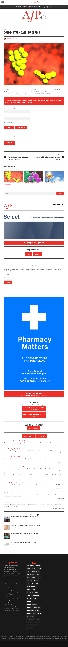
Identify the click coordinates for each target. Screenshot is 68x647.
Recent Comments (28, 436)
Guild (37, 583)
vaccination (34, 625)
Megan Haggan (9, 39)
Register (37, 254)
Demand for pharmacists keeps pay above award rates (18, 467)
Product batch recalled (51, 182)
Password (6, 115)
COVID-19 (33, 577)
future (28, 583)
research (32, 616)
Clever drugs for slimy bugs (31, 182)
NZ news (36, 592)
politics (39, 613)
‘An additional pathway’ (10, 492)
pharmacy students (31, 613)
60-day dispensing (30, 565)
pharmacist (29, 601)
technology (29, 622)
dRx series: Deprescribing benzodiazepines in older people (25, 517)
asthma (28, 568)
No (7, 277)
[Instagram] (47, 7)
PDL (35, 598)
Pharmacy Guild (36, 607)
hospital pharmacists (31, 586)
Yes (8, 274)
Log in (28, 254)
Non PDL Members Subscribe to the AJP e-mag (34, 415)
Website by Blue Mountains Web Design (34, 644)
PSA (27, 616)
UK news (39, 622)
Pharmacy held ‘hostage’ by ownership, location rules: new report (21, 482)
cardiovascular (35, 571)
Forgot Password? (8, 133)
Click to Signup (33, 428)
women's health (30, 628)
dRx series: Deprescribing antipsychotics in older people (25, 534)
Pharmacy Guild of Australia (33, 610)
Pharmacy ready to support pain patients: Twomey (17, 502)
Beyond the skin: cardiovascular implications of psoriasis (25, 525)
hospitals (10, 148)
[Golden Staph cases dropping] (34, 64)
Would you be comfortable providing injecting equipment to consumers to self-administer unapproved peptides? (33, 270)
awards (33, 568)
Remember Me (9, 122)
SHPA (38, 619)
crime (38, 577)
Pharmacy (29, 607)
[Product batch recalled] (54, 176)
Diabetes (33, 580)
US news (28, 625)
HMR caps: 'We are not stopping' (12, 472)
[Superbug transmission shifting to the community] (13, 176)
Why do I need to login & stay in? (12, 136)
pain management (35, 595)
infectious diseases (17, 148)
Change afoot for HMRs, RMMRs (12, 457)
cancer (28, 571)
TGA (34, 622)
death (6, 148)
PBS (31, 598)
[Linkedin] (44, 7)
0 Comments (9, 143)
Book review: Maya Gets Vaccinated (13, 449)
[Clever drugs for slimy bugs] (33, 176)
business (39, 568)
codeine (28, 577)
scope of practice (30, 619)
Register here (21, 127)
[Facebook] (42, 7)
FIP (37, 580)
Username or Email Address (11, 108)
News (5, 29)
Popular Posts (41, 436)
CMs (38, 574)
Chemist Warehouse (31, 574)
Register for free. (28, 102)
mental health (30, 592)
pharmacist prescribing (32, 604)
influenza (29, 589)
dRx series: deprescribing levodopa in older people (23, 542)
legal (34, 589)
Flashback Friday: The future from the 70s (15, 441)
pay (27, 598)
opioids (28, 595)
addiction (38, 565)
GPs (32, 583)
